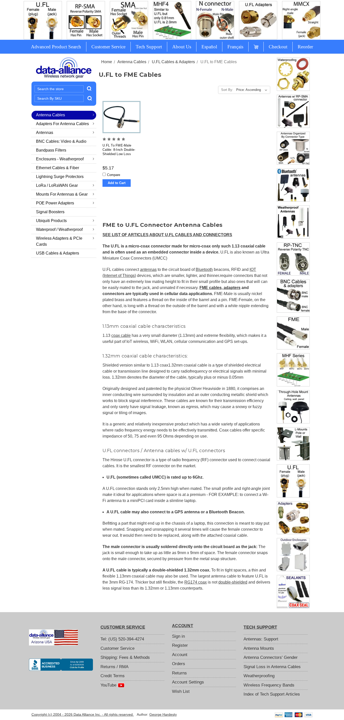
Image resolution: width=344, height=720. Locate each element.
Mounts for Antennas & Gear (62, 194)
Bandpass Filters (51, 150)
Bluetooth (204, 269)
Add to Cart (116, 183)
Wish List (181, 691)
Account (179, 654)
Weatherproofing (259, 675)
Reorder (305, 46)
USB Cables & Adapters (57, 253)
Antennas (44, 132)
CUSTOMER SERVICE (122, 627)
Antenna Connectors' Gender (271, 657)
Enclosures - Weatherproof (60, 159)
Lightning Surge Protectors (60, 176)
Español (209, 46)
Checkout (278, 46)
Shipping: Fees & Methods (125, 657)
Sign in (178, 636)
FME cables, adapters (219, 287)
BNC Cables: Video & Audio (61, 141)
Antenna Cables (50, 115)
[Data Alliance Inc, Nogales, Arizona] (61, 664)
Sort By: (227, 90)
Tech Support (149, 46)
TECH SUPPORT (260, 627)
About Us (181, 46)
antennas (148, 269)
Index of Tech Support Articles (272, 694)
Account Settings (188, 682)
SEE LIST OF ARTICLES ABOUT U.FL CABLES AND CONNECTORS (167, 235)
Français (235, 46)
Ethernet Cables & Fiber (57, 168)
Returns (179, 673)
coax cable (121, 335)
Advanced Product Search (56, 46)
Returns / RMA (114, 666)
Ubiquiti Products (51, 221)
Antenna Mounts (259, 648)
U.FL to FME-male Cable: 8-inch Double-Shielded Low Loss (118, 149)
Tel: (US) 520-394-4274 (122, 639)
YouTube (109, 685)
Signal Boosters (50, 212)
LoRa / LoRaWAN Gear (57, 185)
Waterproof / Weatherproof (59, 229)
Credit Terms (112, 675)
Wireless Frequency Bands (269, 685)
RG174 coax (195, 582)
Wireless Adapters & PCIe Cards (59, 241)
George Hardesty (163, 714)
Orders (178, 663)
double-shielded (232, 582)
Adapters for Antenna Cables (62, 124)
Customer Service (108, 46)
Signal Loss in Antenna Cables (272, 666)
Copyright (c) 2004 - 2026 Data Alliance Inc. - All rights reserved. (82, 714)
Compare (113, 175)
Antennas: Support (261, 639)
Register (180, 645)
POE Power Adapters (55, 203)
